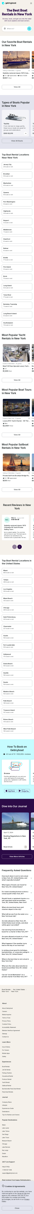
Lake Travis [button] (5, 1137)
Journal (5, 1097)
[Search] (29, 28)
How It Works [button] (6, 1047)
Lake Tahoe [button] (5, 1131)
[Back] (14, 547)
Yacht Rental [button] (6, 1082)
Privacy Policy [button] (6, 1021)
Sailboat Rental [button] (6, 1085)
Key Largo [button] (5, 1150)
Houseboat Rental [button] (7, 1076)
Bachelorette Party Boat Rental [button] (11, 1088)
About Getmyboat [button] (7, 1008)
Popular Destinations (9, 1120)
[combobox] (13, 28)
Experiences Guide (8, 1108)
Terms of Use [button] (22, 1193)
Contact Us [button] (5, 1037)
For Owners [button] (5, 1050)
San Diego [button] (5, 1134)
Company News (7, 1102)
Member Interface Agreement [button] (11, 1030)
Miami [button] (4, 1125)
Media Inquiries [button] (6, 1014)
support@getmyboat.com (9, 1173)
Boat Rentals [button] (6, 1066)
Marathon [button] (5, 1156)
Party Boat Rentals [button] (7, 1092)
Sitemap (4, 1033)
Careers (4, 1011)
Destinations (5, 1111)
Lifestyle (4, 1105)
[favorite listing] (29, 70)
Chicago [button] (4, 1144)
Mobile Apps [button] (6, 1053)
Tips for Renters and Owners (10, 1114)
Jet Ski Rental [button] (6, 1069)
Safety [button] (4, 1056)
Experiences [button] (6, 1062)
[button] (16, 60)
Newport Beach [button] (7, 1140)
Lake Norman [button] (6, 1147)
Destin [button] (4, 1153)
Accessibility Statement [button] (9, 1027)
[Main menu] (31, 3)
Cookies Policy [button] (6, 1024)
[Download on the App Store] (10, 791)
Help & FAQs (6, 1166)
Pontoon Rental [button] (6, 1079)
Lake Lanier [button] (5, 1128)
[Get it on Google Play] (24, 791)
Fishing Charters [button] (7, 1073)
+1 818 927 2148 (7, 1170)
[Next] (19, 547)
